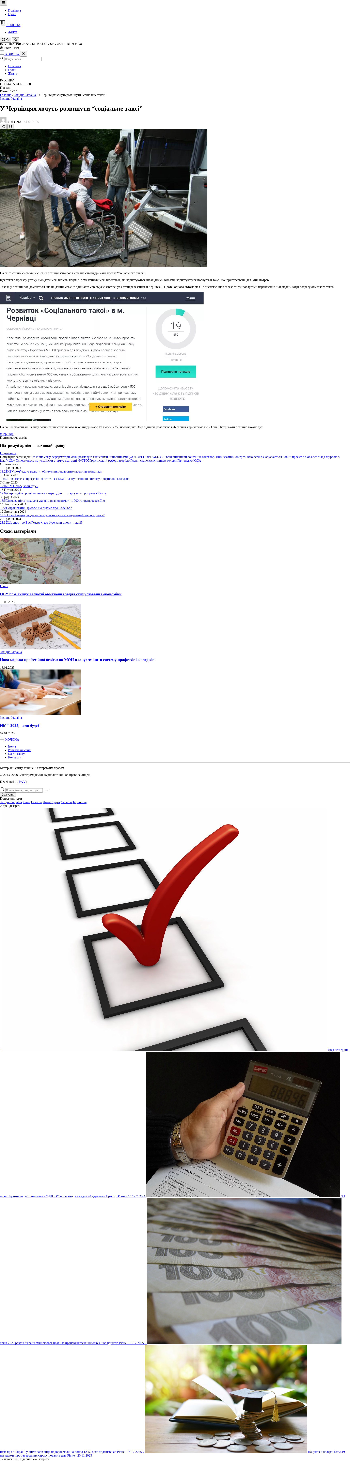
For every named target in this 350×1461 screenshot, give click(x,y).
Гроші (12, 14)
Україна (66, 802)
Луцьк (55, 802)
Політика (14, 10)
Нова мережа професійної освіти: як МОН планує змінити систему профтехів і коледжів (77, 660)
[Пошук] (15, 40)
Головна (5, 95)
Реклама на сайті (19, 750)
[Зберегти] (10, 126)
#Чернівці (7, 434)
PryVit (23, 781)
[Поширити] (3, 126)
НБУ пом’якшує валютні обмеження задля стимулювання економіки (61, 594)
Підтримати (8, 453)
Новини (36, 802)
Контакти (14, 757)
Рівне (26, 802)
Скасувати (8, 794)
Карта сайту (16, 753)
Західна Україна (25, 95)
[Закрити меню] (23, 54)
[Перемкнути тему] (5, 40)
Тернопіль (79, 802)
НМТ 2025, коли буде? (19, 725)
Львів (47, 802)
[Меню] (3, 2)
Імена (12, 746)
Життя (12, 32)
